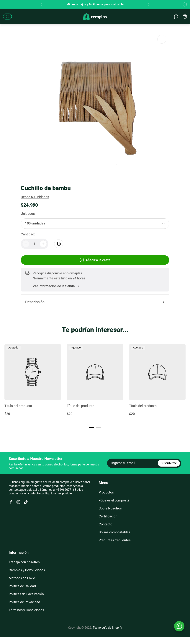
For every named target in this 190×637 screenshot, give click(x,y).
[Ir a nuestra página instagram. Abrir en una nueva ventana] (18, 502)
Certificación (108, 516)
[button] (91, 427)
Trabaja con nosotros (24, 562)
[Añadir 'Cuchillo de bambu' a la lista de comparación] (58, 243)
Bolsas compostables (114, 532)
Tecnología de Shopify (107, 627)
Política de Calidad (22, 586)
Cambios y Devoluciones (27, 570)
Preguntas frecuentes (115, 540)
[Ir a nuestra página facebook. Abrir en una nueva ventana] (11, 502)
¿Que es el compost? (114, 500)
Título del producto (18, 406)
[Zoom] (161, 39)
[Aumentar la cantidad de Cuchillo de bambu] (43, 243)
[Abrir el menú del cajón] (7, 16)
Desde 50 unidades (35, 197)
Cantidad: (28, 234)
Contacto (105, 524)
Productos (106, 492)
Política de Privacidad (24, 602)
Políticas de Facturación (26, 594)
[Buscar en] (176, 16)
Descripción (35, 302)
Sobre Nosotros (110, 508)
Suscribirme (169, 463)
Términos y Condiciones (26, 610)
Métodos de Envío (22, 578)
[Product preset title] (32, 372)
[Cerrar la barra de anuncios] (185, 4)
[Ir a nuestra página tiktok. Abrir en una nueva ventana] (26, 502)
